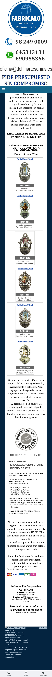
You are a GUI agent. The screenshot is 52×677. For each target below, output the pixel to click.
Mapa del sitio (10, 630)
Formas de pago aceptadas (17, 569)
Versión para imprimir (16, 628)
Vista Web (43, 628)
